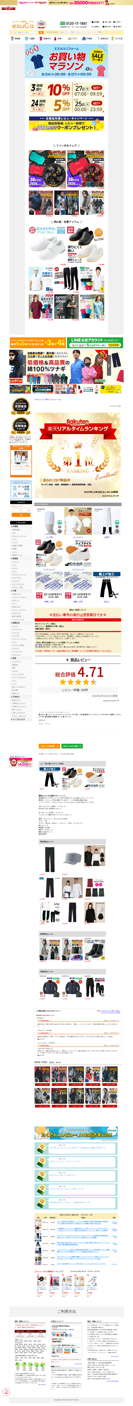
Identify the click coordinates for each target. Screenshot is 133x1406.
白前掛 (106, 537)
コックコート (78, 537)
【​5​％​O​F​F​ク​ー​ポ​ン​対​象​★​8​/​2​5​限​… (42, 1289)
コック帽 (49, 537)
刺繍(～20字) (78, 601)
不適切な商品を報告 (68, 754)
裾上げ (106, 601)
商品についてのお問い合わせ (49, 754)
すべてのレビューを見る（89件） (110, 1011)
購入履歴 (38, 645)
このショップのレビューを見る (110, 1012)
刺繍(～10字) (49, 601)
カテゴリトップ (39, 399)
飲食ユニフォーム (50, 399)
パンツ (59, 399)
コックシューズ (49, 569)
